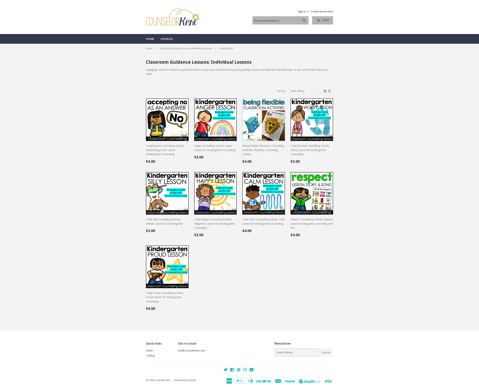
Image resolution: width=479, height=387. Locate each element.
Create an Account (322, 11)
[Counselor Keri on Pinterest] (239, 370)
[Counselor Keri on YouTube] (252, 370)
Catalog (166, 38)
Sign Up (326, 352)
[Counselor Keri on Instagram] (245, 370)
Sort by (281, 91)
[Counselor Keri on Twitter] (226, 370)
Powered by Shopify (185, 380)
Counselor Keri (162, 380)
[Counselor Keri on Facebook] (232, 370)
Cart (325, 20)
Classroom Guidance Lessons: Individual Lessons (186, 48)
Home (150, 38)
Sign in (302, 11)
